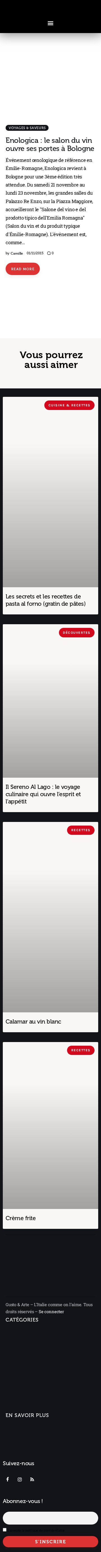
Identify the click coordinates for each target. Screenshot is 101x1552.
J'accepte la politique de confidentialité (36, 1530)
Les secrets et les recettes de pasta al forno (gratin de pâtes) (46, 600)
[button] (50, 22)
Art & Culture (22, 1378)
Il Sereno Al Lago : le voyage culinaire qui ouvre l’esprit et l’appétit (43, 794)
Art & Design (18, 1366)
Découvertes (19, 1408)
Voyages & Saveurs (27, 128)
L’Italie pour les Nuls (29, 1356)
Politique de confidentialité (33, 1456)
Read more (23, 269)
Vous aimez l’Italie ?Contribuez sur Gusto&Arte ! (34, 1443)
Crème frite (21, 1218)
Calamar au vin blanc (33, 1021)
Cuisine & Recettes (24, 1398)
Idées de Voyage (26, 1346)
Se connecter (51, 1311)
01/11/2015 (35, 253)
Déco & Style (22, 1388)
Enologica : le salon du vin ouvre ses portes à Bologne (50, 144)
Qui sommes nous (24, 1429)
